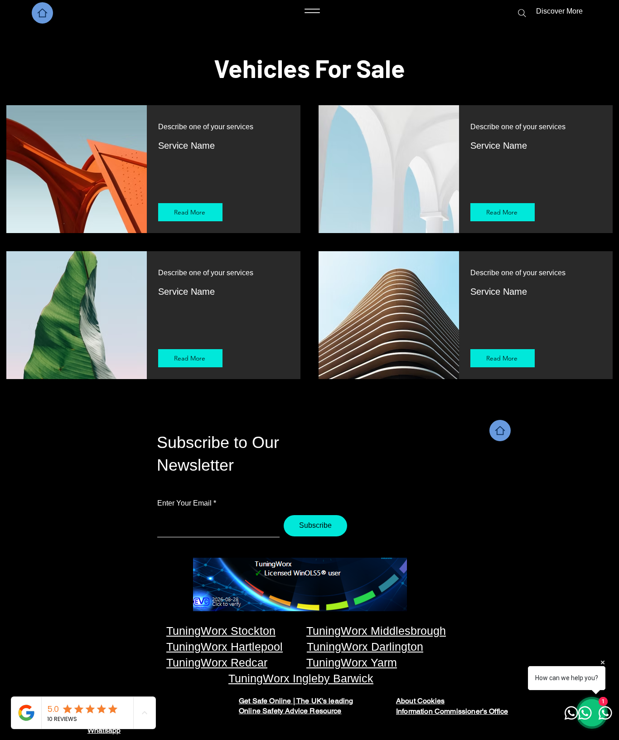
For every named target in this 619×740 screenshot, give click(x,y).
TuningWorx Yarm (351, 662)
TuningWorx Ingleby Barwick (300, 678)
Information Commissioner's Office (452, 711)
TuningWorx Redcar (216, 662)
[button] (536, 11)
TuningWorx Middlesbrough (376, 630)
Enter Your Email (184, 503)
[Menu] (312, 11)
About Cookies (420, 700)
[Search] (522, 13)
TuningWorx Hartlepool (224, 646)
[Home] (42, 13)
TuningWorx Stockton (221, 630)
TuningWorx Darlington (365, 646)
